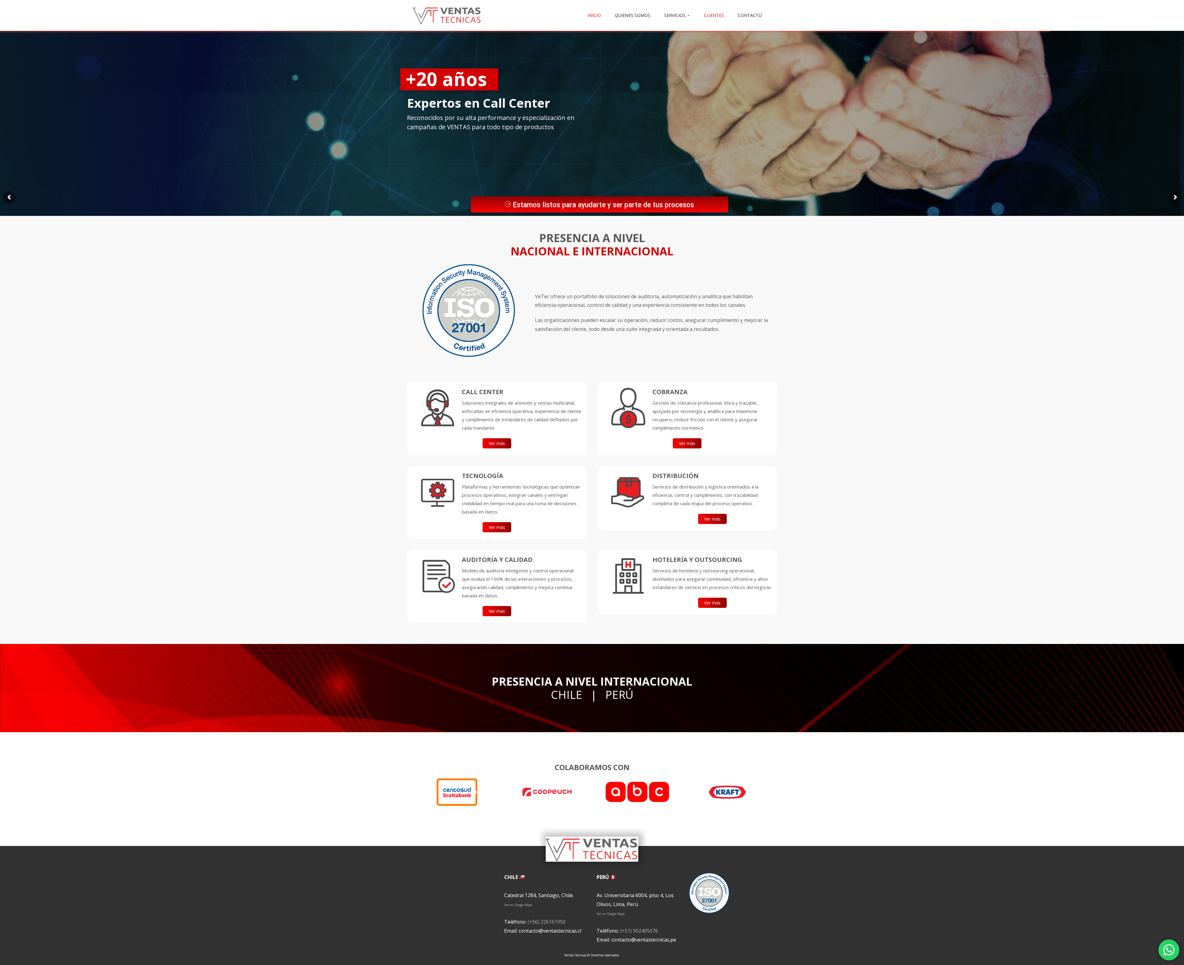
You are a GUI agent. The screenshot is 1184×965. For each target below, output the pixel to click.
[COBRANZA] (628, 408)
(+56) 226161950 (546, 921)
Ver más (497, 443)
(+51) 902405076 (639, 930)
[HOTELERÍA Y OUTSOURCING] (628, 575)
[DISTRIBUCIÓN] (628, 492)
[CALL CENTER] (437, 408)
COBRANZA (670, 392)
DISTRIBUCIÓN (675, 476)
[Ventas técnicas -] (447, 14)
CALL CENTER (483, 392)
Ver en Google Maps (518, 905)
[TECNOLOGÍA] (437, 492)
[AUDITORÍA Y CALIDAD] (437, 575)
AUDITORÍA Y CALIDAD (497, 559)
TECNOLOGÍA (482, 476)
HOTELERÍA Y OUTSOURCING (697, 559)
